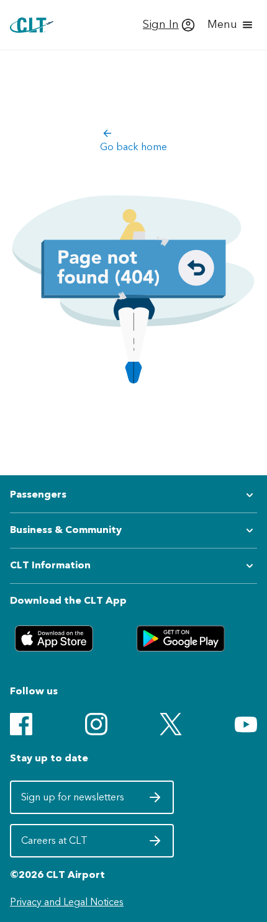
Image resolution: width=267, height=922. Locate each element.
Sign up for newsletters (73, 801)
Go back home (133, 147)
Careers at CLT (73, 844)
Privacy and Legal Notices (67, 902)
